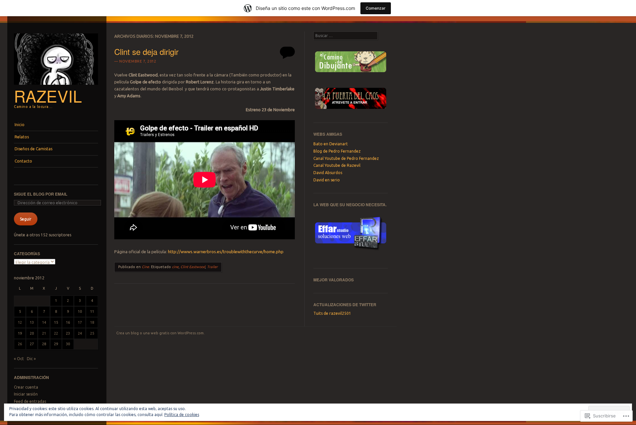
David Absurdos (327, 172)
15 (56, 322)
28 (44, 344)
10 (80, 311)
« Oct (19, 358)
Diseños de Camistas (33, 149)
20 (32, 333)
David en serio (326, 180)
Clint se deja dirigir (146, 51)
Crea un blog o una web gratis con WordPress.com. (160, 333)
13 (32, 322)
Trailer (212, 267)
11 (92, 311)
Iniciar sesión (26, 394)
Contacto (23, 161)
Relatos (22, 137)
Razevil (48, 95)
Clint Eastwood (193, 267)
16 (68, 322)
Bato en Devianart (330, 144)
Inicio (20, 124)
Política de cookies (181, 414)
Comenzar (376, 8)
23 (68, 333)
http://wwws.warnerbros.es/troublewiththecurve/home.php (226, 251)
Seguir (25, 219)
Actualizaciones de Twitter (344, 304)
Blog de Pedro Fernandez (337, 151)
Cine (145, 267)
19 (20, 333)
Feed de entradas (30, 401)
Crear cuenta (26, 387)
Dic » (31, 358)
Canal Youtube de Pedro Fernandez (346, 158)
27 (32, 344)
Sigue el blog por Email (40, 194)
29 (56, 344)
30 (68, 344)
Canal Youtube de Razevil (336, 165)
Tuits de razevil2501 (332, 313)
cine (175, 267)
